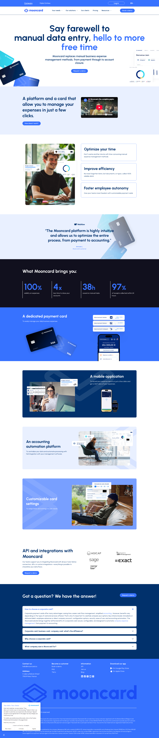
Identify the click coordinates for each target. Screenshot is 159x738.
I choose (21, 729)
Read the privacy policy (9, 722)
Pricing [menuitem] (95, 10)
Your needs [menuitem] (56, 10)
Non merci (8, 729)
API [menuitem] (82, 666)
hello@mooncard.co (29, 666)
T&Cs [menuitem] (54, 672)
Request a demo (79, 71)
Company (28, 3)
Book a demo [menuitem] (57, 666)
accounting (107, 613)
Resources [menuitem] (105, 10)
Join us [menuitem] (83, 669)
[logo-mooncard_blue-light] (33, 10)
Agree (34, 729)
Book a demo (127, 11)
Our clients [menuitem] (85, 10)
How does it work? (31, 123)
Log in (116, 3)
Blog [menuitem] (82, 672)
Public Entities (45, 3)
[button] (4, 735)
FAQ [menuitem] (53, 669)
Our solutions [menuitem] (71, 10)
